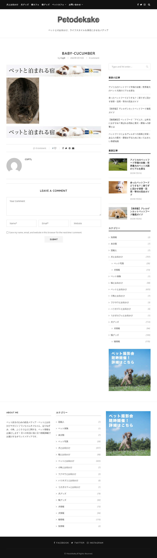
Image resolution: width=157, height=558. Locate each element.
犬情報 (132, 269)
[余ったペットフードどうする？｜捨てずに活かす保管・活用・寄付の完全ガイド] (118, 187)
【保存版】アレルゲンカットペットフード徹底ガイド (139, 211)
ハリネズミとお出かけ (130, 308)
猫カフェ (35, 4)
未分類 (130, 243)
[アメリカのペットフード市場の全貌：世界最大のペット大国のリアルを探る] (118, 164)
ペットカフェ (58, 4)
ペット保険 (130, 276)
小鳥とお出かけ (130, 295)
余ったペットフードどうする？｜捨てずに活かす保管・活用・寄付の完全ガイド (139, 188)
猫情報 (132, 341)
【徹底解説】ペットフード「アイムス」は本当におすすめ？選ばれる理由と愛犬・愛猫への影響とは (130, 123)
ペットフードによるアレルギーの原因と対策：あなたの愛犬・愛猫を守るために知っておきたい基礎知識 (130, 138)
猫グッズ (46, 4)
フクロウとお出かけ (130, 302)
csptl (63, 58)
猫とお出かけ (130, 282)
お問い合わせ (75, 4)
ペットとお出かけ (130, 289)
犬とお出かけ (12, 4)
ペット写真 (132, 263)
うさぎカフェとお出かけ (130, 315)
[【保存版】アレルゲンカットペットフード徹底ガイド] (118, 213)
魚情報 (130, 237)
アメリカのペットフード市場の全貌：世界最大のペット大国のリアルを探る (139, 164)
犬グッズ (25, 4)
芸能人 (130, 250)
